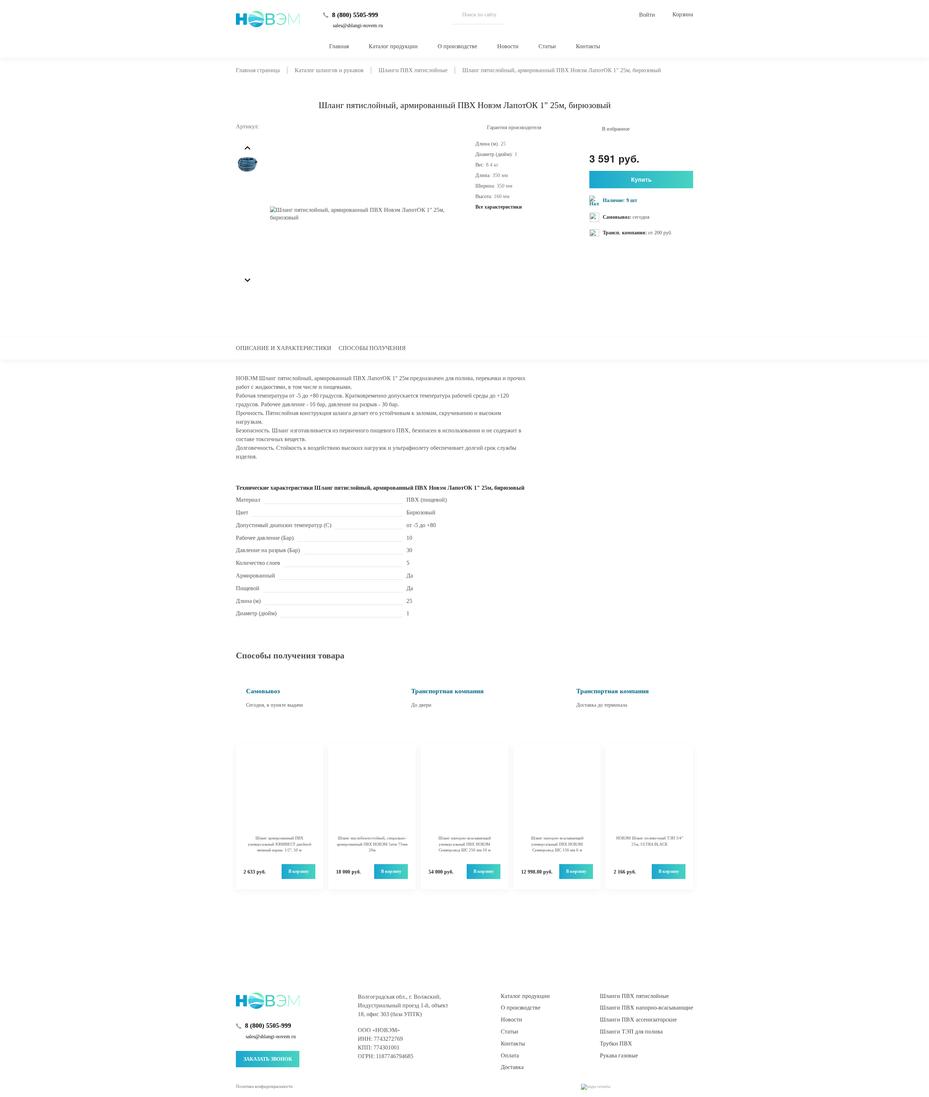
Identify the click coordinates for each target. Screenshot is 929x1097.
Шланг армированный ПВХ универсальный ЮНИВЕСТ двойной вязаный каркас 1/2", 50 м (279, 844)
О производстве (457, 46)
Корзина (682, 14)
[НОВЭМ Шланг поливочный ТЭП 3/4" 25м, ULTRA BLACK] (650, 794)
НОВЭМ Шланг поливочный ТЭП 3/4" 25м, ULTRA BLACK (649, 841)
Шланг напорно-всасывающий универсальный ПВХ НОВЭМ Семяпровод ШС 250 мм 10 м (464, 844)
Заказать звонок (267, 1059)
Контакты (588, 46)
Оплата (510, 1055)
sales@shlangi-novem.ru (358, 25)
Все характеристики (498, 207)
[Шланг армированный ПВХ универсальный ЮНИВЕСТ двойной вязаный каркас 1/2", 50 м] (279, 794)
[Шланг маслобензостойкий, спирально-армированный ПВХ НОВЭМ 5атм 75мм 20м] (372, 794)
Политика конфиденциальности (264, 1086)
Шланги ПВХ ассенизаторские (638, 1019)
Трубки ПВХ (616, 1043)
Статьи (547, 46)
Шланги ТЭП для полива (631, 1031)
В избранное (616, 129)
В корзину (298, 871)
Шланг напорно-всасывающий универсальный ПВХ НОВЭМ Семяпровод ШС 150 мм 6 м (557, 844)
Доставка (512, 1067)
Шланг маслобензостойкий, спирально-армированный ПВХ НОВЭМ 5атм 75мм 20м (372, 844)
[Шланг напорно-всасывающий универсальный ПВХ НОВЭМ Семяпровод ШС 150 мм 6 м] (557, 794)
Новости (508, 46)
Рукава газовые (619, 1055)
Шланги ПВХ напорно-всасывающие (646, 1007)
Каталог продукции (393, 46)
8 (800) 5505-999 (355, 15)
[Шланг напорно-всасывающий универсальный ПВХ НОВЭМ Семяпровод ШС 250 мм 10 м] (464, 794)
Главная (339, 46)
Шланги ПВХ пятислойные (634, 996)
